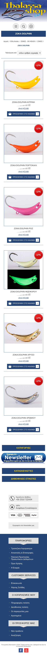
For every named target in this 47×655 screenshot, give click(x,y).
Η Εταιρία (15, 568)
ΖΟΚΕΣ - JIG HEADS (28, 41)
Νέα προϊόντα (17, 631)
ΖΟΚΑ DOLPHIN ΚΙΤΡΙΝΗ (23, 102)
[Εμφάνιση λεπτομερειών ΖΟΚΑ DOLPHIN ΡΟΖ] (23, 206)
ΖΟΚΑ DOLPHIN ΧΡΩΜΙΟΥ (23, 418)
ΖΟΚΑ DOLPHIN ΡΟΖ (23, 228)
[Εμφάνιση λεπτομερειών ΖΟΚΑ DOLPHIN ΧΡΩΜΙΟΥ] (23, 396)
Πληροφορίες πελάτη (20, 603)
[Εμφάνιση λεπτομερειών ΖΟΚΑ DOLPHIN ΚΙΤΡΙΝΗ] (23, 80)
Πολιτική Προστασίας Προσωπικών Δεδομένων (22, 558)
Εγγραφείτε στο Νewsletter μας (23, 525)
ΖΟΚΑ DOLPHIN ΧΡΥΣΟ (23, 355)
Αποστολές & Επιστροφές (22, 553)
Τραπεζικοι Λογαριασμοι (21, 548)
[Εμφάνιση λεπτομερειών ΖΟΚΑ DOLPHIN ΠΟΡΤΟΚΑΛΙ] (23, 143)
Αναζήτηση (16, 635)
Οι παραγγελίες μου (19, 611)
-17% (38, 65)
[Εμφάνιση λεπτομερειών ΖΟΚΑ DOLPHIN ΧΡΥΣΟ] (23, 333)
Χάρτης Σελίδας (18, 587)
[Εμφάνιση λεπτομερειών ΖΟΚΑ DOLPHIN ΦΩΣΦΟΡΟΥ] (23, 269)
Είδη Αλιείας (14, 41)
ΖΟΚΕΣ (39, 41)
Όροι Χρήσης (16, 563)
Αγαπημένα (16, 615)
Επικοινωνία (16, 583)
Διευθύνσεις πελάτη (19, 607)
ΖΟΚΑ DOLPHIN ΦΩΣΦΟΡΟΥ (23, 291)
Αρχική (6, 41)
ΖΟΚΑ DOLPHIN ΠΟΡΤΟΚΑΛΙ (23, 165)
